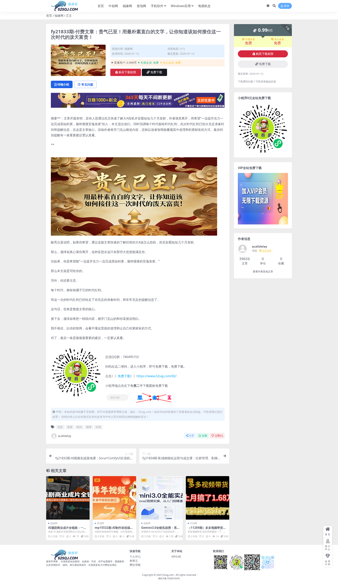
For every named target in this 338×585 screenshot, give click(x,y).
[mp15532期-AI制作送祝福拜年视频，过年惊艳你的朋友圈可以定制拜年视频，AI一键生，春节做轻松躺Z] (114, 498)
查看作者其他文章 (263, 271)
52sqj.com (168, 575)
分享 (191, 435)
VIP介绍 (176, 556)
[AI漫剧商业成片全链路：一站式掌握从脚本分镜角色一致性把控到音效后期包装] (68, 498)
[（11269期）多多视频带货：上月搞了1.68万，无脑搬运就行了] (207, 498)
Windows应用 (181, 6)
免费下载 (156, 72)
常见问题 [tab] (87, 84)
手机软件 (157, 6)
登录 (286, 6)
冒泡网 (141, 6)
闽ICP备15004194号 (169, 578)
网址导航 (135, 565)
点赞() (219, 435)
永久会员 (279, 39)
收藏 (204, 435)
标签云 (134, 560)
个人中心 (135, 556)
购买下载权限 (127, 72)
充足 (60, 427)
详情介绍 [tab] (63, 84)
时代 (79, 427)
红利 (98, 427)
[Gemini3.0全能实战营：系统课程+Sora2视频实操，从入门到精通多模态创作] (161, 498)
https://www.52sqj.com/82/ (157, 376)
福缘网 (127, 6)
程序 (88, 427)
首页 (101, 6)
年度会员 (250, 39)
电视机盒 (204, 6)
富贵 (69, 427)
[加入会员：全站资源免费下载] (138, 101)
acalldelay (64, 436)
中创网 (113, 6)
